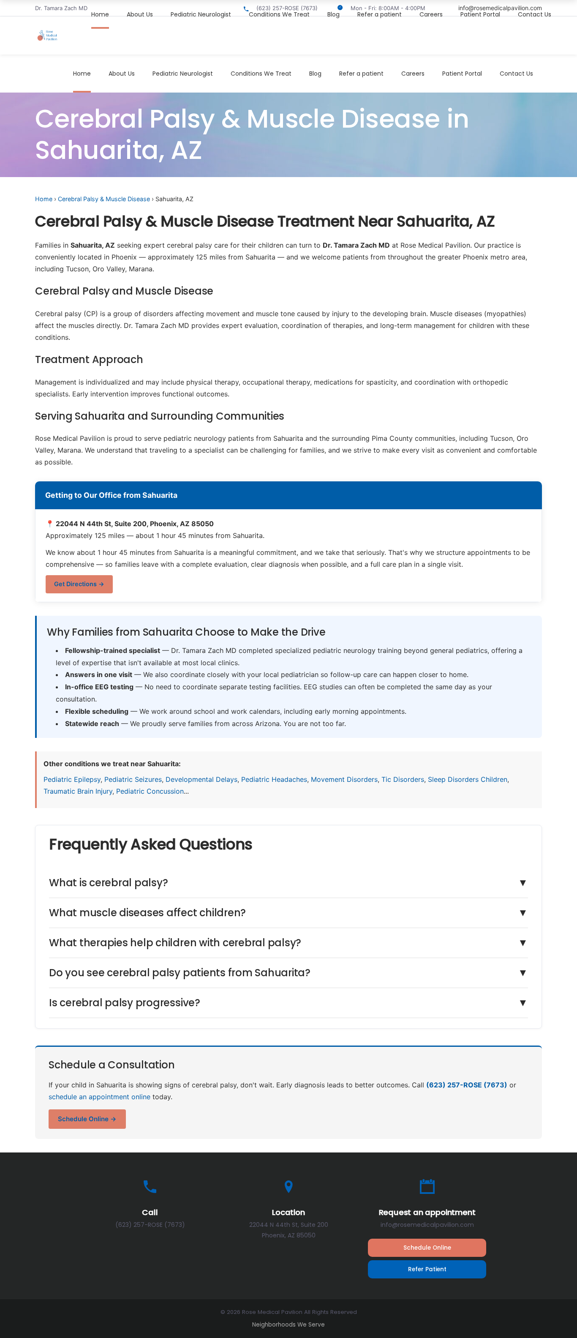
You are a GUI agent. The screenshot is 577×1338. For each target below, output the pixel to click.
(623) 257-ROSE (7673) (466, 1085)
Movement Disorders (344, 779)
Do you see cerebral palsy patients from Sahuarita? (288, 973)
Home (43, 198)
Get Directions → (79, 583)
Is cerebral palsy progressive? (288, 1003)
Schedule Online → (87, 1119)
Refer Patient (427, 1269)
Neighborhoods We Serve (288, 1325)
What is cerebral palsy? (288, 883)
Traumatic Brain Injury (78, 791)
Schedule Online (427, 1248)
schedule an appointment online (99, 1096)
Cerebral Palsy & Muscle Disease (104, 198)
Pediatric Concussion (150, 791)
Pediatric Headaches (274, 779)
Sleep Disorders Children (467, 779)
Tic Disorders (402, 779)
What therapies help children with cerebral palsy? (288, 943)
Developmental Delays (201, 779)
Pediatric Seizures (133, 779)
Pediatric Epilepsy (72, 779)
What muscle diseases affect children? (288, 913)
